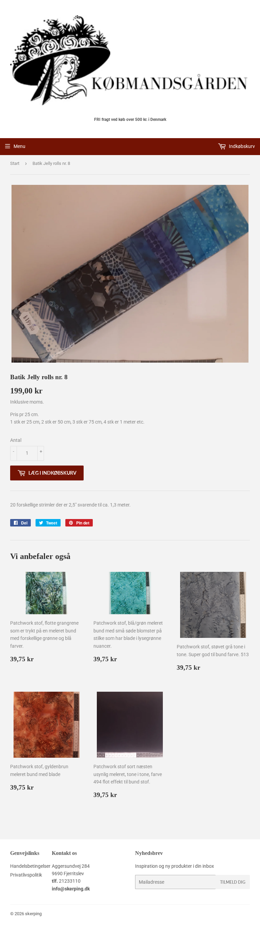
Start (14, 163)
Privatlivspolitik (26, 875)
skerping (33, 913)
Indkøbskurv (241, 146)
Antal (15, 440)
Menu (19, 146)
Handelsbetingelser (30, 866)
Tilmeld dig (232, 882)
